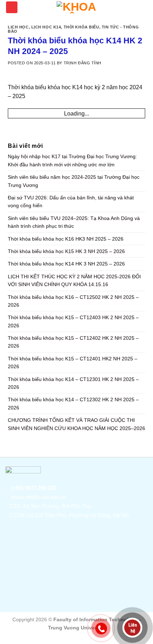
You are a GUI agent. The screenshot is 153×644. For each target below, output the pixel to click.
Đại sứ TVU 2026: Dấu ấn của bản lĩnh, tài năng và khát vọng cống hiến (71, 201)
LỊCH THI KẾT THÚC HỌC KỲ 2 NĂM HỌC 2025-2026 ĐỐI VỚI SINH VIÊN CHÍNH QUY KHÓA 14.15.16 (74, 280)
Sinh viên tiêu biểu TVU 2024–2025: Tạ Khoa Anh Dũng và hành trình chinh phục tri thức (74, 222)
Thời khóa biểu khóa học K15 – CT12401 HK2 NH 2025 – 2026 (72, 362)
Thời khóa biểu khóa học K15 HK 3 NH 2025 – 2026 (66, 251)
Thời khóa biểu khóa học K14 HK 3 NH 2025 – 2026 (66, 264)
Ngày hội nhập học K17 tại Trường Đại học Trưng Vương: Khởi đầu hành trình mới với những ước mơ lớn (72, 160)
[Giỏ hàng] (144, 6)
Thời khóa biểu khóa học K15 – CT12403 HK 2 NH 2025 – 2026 (73, 321)
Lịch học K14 (46, 27)
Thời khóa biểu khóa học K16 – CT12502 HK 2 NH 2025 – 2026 (73, 301)
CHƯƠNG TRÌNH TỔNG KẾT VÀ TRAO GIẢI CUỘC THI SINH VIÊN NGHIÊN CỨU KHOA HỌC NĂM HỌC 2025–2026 (76, 424)
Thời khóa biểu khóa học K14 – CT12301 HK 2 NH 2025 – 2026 (73, 383)
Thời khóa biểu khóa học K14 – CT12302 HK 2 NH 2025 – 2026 (73, 403)
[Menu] (11, 7)
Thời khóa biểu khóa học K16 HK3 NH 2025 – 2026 (65, 239)
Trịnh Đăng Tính (82, 63)
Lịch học (18, 27)
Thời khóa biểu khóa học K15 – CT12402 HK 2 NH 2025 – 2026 (73, 342)
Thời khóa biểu (81, 27)
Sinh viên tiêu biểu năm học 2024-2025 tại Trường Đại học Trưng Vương (73, 181)
